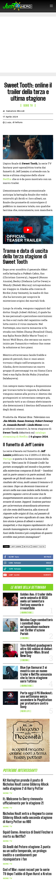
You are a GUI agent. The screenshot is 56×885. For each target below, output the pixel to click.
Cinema (24, 638)
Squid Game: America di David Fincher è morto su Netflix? (28, 834)
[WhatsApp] (25, 130)
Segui (48, 563)
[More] (32, 130)
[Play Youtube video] (28, 230)
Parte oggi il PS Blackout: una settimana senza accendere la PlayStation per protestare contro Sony (36, 700)
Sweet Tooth (38, 546)
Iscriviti (47, 575)
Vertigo (7, 458)
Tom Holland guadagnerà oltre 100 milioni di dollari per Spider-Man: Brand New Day (36, 650)
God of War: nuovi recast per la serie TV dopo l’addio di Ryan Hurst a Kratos (27, 872)
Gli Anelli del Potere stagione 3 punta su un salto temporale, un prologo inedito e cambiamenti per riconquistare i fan (26, 853)
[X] (12, 130)
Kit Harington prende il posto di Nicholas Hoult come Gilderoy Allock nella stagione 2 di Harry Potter (26, 784)
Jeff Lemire (16, 546)
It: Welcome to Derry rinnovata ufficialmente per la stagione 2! (23, 801)
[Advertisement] (28, 45)
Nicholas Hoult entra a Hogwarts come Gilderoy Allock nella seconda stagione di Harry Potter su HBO (28, 817)
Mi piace (47, 557)
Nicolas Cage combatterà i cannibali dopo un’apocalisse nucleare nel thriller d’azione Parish (36, 627)
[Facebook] (6, 130)
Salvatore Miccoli (15, 111)
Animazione (26, 612)
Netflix (7, 179)
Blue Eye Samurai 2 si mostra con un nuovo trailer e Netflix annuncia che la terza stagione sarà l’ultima (36, 674)
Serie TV (7, 793)
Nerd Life (25, 711)
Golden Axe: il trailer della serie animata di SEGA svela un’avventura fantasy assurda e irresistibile (36, 601)
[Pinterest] (19, 130)
